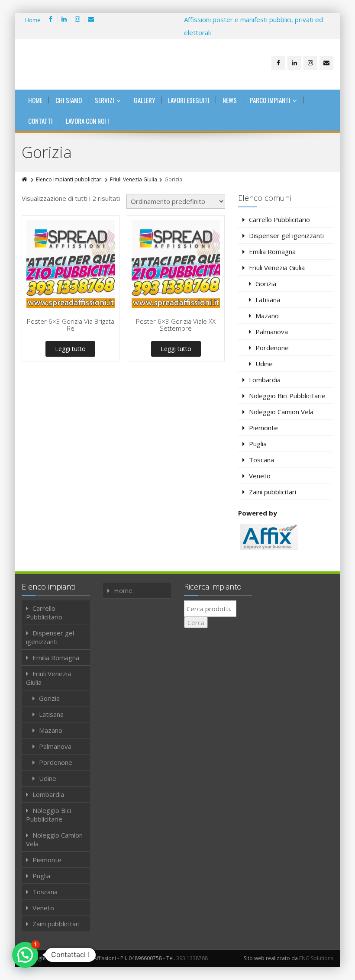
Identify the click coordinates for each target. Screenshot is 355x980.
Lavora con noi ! (87, 121)
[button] (25, 955)
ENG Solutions (316, 958)
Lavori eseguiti (189, 100)
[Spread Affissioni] (76, 64)
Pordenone (272, 347)
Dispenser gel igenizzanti (286, 235)
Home (32, 20)
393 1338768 (192, 958)
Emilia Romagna (272, 251)
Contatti (40, 121)
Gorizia (265, 283)
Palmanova (271, 331)
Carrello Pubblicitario (279, 219)
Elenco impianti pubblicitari (69, 179)
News (230, 100)
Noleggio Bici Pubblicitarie (287, 395)
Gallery (144, 100)
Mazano (267, 315)
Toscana (261, 459)
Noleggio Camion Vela (281, 411)
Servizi (104, 100)
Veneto (260, 475)
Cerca (195, 622)
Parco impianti (270, 100)
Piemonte (263, 427)
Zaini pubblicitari (272, 491)
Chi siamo (68, 100)
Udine (264, 363)
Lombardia (265, 379)
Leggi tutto (70, 349)
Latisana (267, 299)
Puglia (258, 443)
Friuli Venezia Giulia (133, 179)
